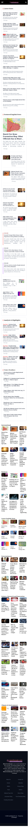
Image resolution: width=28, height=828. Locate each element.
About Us (8, 779)
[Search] (26, 2)
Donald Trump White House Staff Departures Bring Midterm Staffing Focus (14, 78)
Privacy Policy (20, 786)
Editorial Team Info (8, 793)
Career (8, 782)
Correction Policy (8, 796)
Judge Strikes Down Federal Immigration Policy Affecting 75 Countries (14, 67)
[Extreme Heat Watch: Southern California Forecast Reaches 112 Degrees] (22, 58)
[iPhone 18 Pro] (22, 359)
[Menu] (2, 2)
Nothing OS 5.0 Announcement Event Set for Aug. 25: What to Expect (9, 282)
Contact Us (20, 779)
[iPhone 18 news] (22, 37)
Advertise (20, 782)
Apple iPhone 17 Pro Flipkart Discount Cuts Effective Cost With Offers (9, 293)
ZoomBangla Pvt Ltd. (13, 816)
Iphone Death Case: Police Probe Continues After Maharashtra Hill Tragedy (10, 36)
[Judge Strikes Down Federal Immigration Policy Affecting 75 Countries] (22, 337)
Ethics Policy (20, 793)
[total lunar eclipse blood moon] (21, 307)
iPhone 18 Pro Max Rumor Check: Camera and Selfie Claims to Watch (14, 89)
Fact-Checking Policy (20, 796)
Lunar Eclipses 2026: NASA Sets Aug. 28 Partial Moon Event (9, 306)
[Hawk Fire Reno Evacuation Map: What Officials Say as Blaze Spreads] (22, 15)
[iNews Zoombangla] (14, 2)
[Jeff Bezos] (22, 47)
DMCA (8, 786)
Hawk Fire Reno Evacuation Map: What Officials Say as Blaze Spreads (10, 14)
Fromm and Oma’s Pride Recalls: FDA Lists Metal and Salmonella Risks (10, 25)
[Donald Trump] (22, 348)
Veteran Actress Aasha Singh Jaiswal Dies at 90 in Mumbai (14, 100)
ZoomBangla (14, 817)
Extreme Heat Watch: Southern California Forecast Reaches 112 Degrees (10, 57)
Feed (8, 789)
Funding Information (8, 799)
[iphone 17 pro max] (21, 295)
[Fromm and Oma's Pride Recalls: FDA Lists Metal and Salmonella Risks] (22, 26)
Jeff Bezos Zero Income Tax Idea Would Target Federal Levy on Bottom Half (10, 46)
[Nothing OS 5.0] (21, 282)
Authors (20, 789)
